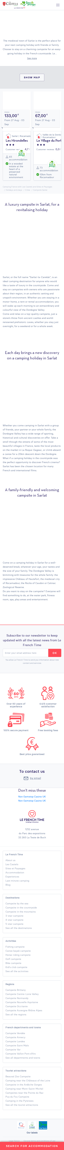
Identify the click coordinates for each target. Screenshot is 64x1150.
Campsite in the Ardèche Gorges (23, 1084)
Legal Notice (14, 1141)
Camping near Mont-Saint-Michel (24, 1088)
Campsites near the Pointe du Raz (24, 1092)
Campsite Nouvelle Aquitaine (21, 1002)
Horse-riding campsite (18, 954)
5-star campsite (14, 923)
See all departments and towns (22, 1057)
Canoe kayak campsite (18, 950)
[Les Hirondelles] (21, 145)
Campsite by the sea (16, 903)
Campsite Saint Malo (17, 1045)
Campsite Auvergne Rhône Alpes (23, 1010)
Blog (7, 884)
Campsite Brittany (15, 990)
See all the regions (15, 1014)
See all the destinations (18, 928)
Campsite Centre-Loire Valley (22, 994)
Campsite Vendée (15, 1033)
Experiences (12, 876)
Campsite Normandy (16, 998)
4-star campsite (14, 919)
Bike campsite (13, 963)
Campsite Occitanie (16, 1006)
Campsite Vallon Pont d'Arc (20, 1053)
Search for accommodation (32, 1146)
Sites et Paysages (15, 868)
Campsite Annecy (15, 1037)
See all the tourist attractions (21, 1104)
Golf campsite (13, 959)
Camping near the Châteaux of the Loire (27, 1080)
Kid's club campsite (16, 967)
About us (10, 860)
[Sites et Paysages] (27, 4)
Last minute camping (17, 880)
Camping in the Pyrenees (19, 1100)
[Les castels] (11, 4)
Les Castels (11, 864)
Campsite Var (12, 1049)
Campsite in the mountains (20, 911)
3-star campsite (14, 915)
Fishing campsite (15, 946)
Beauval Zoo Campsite (18, 1076)
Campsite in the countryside (21, 907)
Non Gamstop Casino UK (32, 796)
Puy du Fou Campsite (17, 1096)
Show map (32, 77)
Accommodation (14, 872)
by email (35, 778)
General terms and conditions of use (39, 1141)
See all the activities (16, 971)
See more (32, 58)
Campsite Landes (15, 1041)
